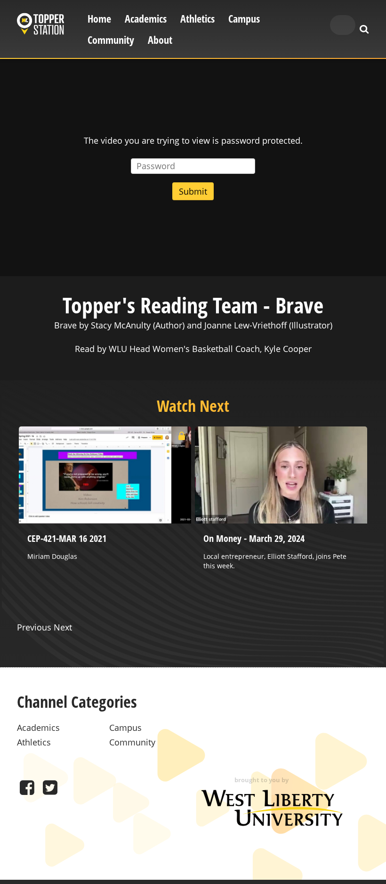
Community (111, 40)
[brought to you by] (272, 822)
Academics (146, 18)
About (160, 40)
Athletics (197, 18)
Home (99, 18)
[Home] (40, 25)
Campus (244, 18)
